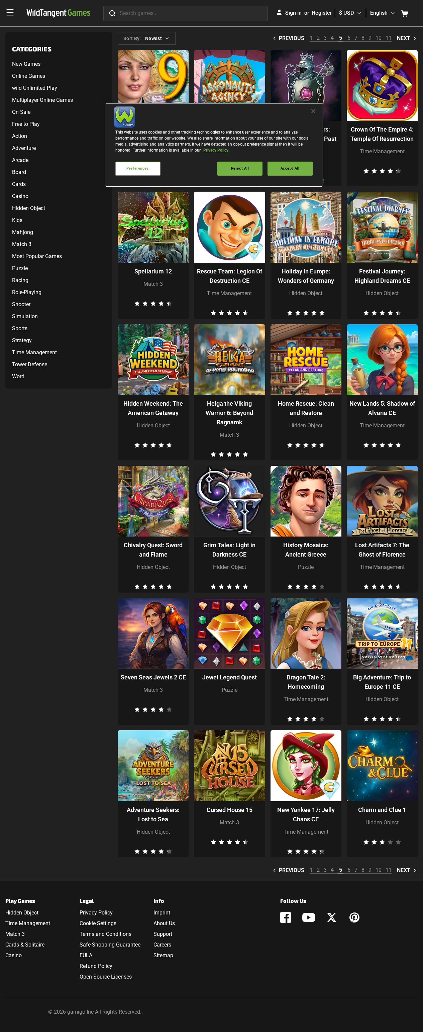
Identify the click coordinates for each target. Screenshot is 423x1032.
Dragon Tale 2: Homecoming (306, 682)
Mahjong (22, 232)
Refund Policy (96, 966)
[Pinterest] (354, 917)
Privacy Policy (96, 912)
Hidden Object (28, 208)
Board (19, 172)
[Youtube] (308, 917)
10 (379, 38)
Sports (19, 328)
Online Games (28, 76)
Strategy (22, 340)
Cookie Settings (98, 923)
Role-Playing (26, 292)
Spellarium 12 (153, 271)
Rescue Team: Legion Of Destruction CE (229, 276)
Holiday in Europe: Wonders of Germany (306, 276)
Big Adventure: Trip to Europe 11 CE (382, 682)
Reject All (240, 168)
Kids (17, 220)
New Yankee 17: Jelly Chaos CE (306, 814)
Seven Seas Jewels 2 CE (153, 677)
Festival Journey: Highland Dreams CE (382, 276)
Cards (19, 184)
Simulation (25, 316)
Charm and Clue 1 (382, 809)
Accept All (290, 168)
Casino (20, 196)
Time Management (34, 352)
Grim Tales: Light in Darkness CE (229, 550)
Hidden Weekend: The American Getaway (153, 408)
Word (18, 376)
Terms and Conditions (105, 934)
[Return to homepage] (58, 13)
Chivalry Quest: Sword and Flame (153, 550)
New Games (26, 64)
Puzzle (20, 268)
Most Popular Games (37, 256)
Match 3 (21, 244)
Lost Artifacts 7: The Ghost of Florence (382, 550)
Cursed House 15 (229, 809)
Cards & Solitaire (24, 945)
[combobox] (185, 13)
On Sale (21, 112)
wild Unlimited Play (34, 88)
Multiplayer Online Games (42, 100)
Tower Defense (29, 364)
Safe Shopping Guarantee (110, 945)
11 (389, 38)
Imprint (161, 912)
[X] (331, 917)
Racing (20, 280)
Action (19, 136)
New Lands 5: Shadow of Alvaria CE (382, 408)
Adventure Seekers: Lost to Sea (153, 814)
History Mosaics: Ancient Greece (305, 550)
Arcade (20, 160)
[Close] (313, 111)
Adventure (24, 148)
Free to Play (26, 124)
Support (162, 934)
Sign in (293, 13)
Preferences (137, 168)
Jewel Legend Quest (229, 677)
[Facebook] (285, 917)
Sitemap (163, 955)
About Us (164, 923)
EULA (86, 955)
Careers (162, 945)
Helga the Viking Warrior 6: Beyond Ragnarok (229, 413)
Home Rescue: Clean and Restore (306, 408)
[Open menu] (10, 12)
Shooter (21, 304)
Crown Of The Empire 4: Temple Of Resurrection (382, 134)
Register (322, 13)
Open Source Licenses (106, 977)
